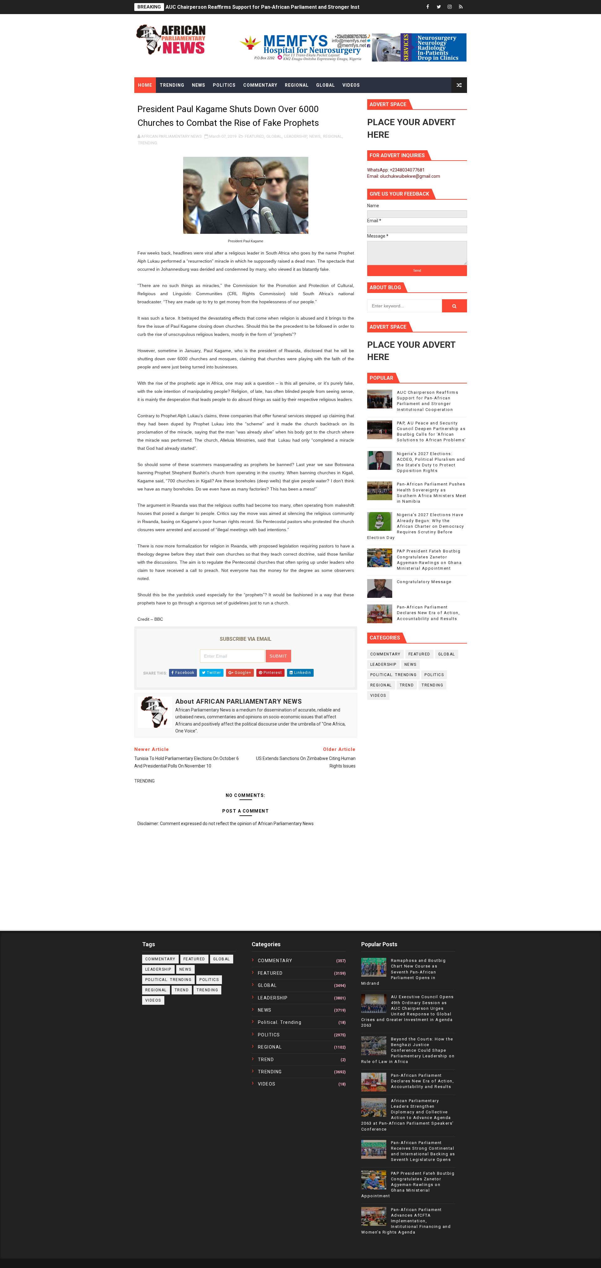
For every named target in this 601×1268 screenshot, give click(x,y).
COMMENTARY (385, 654)
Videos (351, 85)
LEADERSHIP (295, 136)
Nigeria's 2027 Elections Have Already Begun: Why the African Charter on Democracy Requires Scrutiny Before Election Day (415, 526)
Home (145, 85)
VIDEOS (378, 695)
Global (325, 85)
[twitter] (439, 7)
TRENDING (147, 143)
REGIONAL (332, 136)
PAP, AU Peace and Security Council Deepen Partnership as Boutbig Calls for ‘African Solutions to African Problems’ (303, 7)
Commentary (260, 85)
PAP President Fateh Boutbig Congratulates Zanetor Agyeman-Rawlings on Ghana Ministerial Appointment (408, 1185)
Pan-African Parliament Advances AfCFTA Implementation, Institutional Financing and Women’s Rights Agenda (406, 1221)
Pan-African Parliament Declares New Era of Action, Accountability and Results (428, 613)
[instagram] (450, 7)
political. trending (393, 675)
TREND (407, 685)
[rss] (460, 7)
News (198, 85)
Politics (224, 85)
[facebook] (428, 7)
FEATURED (254, 136)
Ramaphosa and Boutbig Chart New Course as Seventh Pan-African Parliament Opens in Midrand (403, 972)
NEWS (315, 136)
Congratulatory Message (424, 581)
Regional (297, 85)
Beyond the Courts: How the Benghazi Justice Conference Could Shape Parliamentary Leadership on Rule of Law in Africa (408, 1050)
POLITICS (434, 675)
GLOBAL (274, 136)
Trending (172, 85)
